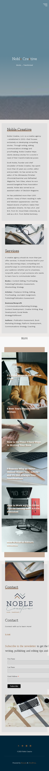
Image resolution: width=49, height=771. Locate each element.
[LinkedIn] (30, 746)
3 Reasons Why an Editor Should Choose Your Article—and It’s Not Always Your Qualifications (23, 473)
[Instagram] (26, 746)
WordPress (32, 763)
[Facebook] (22, 746)
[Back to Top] (40, 762)
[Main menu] (45, 5)
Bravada (24, 763)
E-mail (7, 634)
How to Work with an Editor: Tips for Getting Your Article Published (23, 508)
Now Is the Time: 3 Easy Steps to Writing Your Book (24, 443)
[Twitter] (18, 746)
